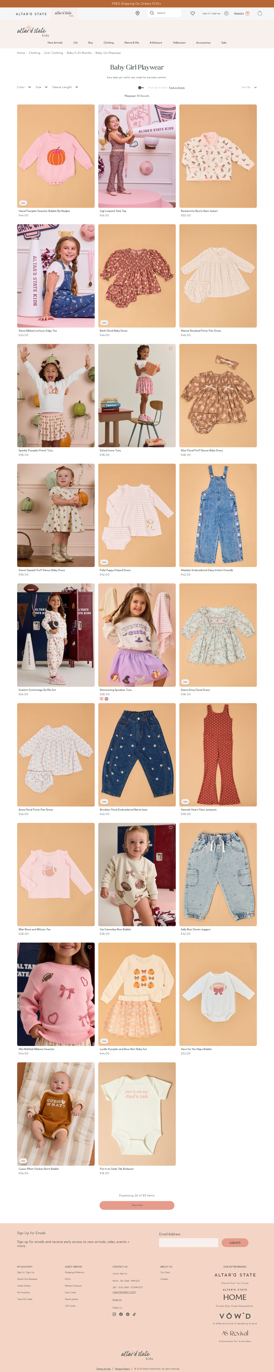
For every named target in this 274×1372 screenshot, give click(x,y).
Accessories (203, 42)
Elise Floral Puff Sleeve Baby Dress (202, 450)
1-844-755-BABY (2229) (124, 1292)
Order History (24, 1285)
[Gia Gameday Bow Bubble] (137, 874)
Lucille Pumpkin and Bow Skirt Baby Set (123, 1049)
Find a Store (177, 87)
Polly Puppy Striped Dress (115, 570)
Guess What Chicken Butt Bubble (39, 1169)
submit (235, 1243)
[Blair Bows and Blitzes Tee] (56, 874)
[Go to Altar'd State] (235, 1275)
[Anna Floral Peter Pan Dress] (56, 754)
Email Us (117, 1299)
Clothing (109, 42)
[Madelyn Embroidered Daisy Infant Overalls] (218, 515)
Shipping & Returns (74, 1272)
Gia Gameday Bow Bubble (115, 929)
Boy (90, 42)
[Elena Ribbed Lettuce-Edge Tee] (56, 276)
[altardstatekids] (64, 14)
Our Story (165, 1272)
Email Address (169, 1234)
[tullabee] (137, 30)
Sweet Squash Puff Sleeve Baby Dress (42, 570)
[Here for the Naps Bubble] (218, 994)
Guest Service (73, 1266)
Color (21, 87)
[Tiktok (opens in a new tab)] (134, 1314)
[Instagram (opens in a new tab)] (114, 1314)
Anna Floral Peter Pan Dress (36, 809)
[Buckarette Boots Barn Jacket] (218, 156)
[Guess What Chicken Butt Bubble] (56, 1114)
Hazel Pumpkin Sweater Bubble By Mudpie (44, 211)
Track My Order (24, 1299)
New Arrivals (55, 42)
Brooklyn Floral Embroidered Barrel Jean (123, 809)
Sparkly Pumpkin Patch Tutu (36, 450)
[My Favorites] (89, 109)
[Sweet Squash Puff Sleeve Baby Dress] (56, 515)
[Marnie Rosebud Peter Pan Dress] (218, 276)
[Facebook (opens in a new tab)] (121, 1314)
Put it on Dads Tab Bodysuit (117, 1169)
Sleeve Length (62, 87)
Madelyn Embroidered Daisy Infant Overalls (207, 570)
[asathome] (235, 1294)
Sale (223, 42)
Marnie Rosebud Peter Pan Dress (201, 330)
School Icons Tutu (110, 450)
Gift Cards (70, 1306)
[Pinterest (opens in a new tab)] (127, 1314)
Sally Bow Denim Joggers (196, 929)
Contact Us (120, 1266)
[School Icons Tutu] (137, 395)
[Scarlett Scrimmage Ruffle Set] (56, 635)
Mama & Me (131, 42)
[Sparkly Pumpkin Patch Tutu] (56, 395)
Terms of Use (103, 1369)
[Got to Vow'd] (235, 1315)
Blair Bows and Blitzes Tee (35, 929)
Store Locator (71, 1299)
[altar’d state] (31, 13)
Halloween (179, 42)
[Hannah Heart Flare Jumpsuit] (218, 754)
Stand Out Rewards (27, 1279)
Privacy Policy (122, 1369)
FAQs (68, 1279)
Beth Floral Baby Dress (113, 330)
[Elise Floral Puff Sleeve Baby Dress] (218, 395)
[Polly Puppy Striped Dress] (137, 515)
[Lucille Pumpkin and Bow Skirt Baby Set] (137, 994)
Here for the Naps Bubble (196, 1049)
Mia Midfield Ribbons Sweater (36, 1049)
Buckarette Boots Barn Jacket (199, 211)
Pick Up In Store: (158, 87)
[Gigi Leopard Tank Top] (137, 156)
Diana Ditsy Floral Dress (195, 690)
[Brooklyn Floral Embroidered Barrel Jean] (137, 754)
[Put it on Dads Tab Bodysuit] (137, 1114)
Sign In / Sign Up (25, 1272)
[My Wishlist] (192, 13)
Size (39, 87)
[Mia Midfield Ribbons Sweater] (56, 994)
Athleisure (156, 42)
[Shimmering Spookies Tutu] (137, 635)
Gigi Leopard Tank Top (113, 211)
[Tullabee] (137, 1353)
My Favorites (23, 1292)
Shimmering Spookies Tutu (116, 690)
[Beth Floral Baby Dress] (137, 276)
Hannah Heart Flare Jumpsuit (199, 809)
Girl (75, 42)
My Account (25, 1266)
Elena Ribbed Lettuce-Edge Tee (38, 330)
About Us (166, 1266)
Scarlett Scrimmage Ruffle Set (37, 690)
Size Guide (70, 1292)
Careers (164, 1279)
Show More (137, 1205)
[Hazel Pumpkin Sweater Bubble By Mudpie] (56, 156)
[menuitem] (55, 42)
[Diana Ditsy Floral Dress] (218, 635)
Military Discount (73, 1285)
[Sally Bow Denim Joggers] (218, 874)
